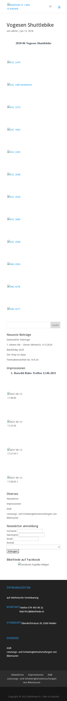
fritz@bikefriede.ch (34, 611)
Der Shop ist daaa (16, 354)
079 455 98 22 (35, 607)
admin (14, 30)
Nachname (12, 534)
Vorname (11, 530)
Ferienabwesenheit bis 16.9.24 (22, 359)
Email (9, 538)
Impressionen (14, 503)
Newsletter (13, 498)
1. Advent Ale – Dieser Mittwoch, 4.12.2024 (29, 344)
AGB (9, 508)
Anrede (10, 542)
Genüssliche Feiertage (18, 339)
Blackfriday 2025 (15, 349)
